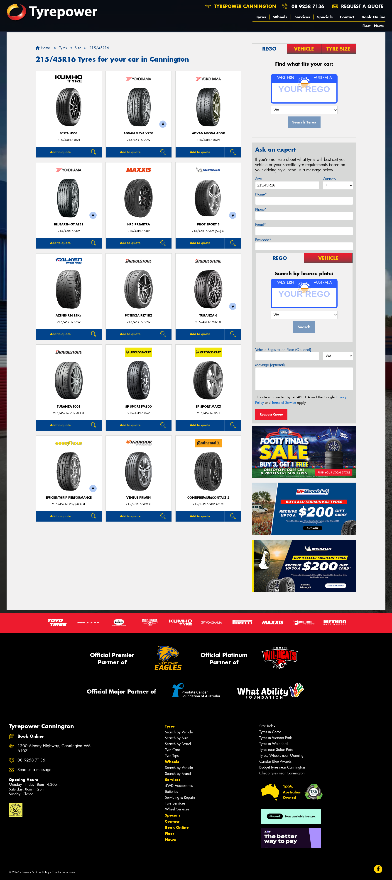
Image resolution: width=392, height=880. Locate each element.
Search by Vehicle (179, 732)
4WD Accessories (179, 785)
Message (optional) (270, 365)
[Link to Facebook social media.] (378, 869)
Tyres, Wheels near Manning (281, 755)
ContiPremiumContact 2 (208, 498)
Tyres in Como (270, 732)
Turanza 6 (208, 315)
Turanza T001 (69, 407)
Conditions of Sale (63, 872)
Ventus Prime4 (138, 498)
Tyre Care (172, 749)
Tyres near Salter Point (276, 749)
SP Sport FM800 (138, 407)
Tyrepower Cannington (244, 6)
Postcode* (263, 239)
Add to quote (60, 152)
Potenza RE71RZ (138, 315)
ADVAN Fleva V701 (138, 133)
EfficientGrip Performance (69, 498)
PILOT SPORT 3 (208, 224)
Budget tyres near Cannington (282, 767)
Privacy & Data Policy (35, 872)
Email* (260, 224)
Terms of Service (284, 402)
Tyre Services (175, 803)
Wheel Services (177, 809)
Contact (347, 17)
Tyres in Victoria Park (275, 737)
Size (258, 178)
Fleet (366, 26)
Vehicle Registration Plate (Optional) (283, 349)
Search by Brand (178, 744)
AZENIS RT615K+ (69, 315)
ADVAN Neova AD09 (208, 133)
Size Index (267, 726)
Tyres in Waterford (273, 743)
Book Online (373, 17)
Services (302, 17)
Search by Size (176, 738)
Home (45, 48)
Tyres (261, 17)
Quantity (329, 178)
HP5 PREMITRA (138, 224)
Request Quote (271, 414)
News (379, 26)
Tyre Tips (172, 755)
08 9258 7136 (308, 6)
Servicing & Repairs (180, 797)
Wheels (280, 17)
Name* (261, 194)
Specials (325, 17)
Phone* (261, 209)
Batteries (171, 791)
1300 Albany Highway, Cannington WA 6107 (54, 748)
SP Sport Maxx (208, 407)
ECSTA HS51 (69, 133)
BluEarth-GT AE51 (68, 224)
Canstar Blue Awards (275, 761)
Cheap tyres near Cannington (281, 773)
